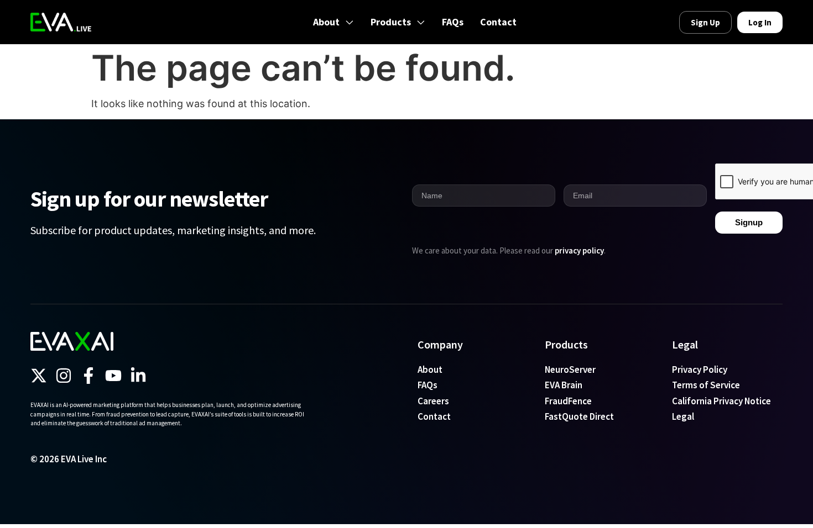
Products (391, 22)
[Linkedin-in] (138, 375)
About (326, 22)
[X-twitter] (38, 375)
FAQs (452, 22)
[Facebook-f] (88, 375)
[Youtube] (113, 375)
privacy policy (579, 250)
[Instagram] (63, 375)
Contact (498, 22)
